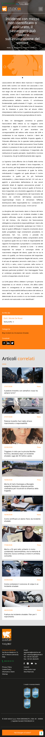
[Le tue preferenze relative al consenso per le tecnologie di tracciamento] (41, 733)
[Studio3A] (11, 8)
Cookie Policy (6, 669)
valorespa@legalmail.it (34, 654)
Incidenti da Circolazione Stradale (17, 333)
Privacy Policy (7, 667)
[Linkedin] (8, 343)
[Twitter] (12, 343)
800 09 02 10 (9, 3)
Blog (3, 333)
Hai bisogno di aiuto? (22, 733)
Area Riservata (29, 672)
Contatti (26, 667)
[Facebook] (4, 343)
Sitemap (5, 674)
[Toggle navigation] (41, 9)
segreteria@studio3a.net (32, 652)
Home (9, 47)
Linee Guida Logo (30, 669)
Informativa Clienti (8, 672)
